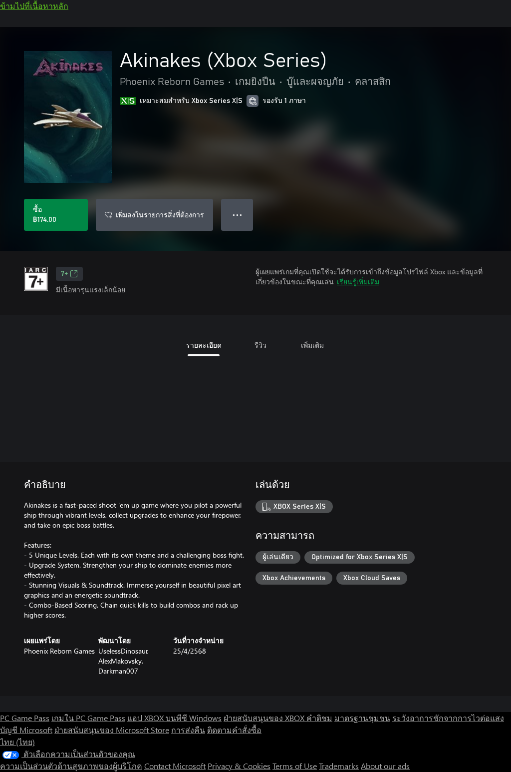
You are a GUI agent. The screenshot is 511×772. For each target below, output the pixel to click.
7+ (64, 273)
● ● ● (237, 214)
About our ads (385, 766)
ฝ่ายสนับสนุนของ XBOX (265, 718)
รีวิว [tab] (260, 345)
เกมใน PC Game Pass (88, 718)
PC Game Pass (24, 718)
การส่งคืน (188, 730)
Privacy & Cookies (239, 766)
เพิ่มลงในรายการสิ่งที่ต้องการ (160, 214)
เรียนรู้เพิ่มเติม (358, 281)
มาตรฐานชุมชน (362, 718)
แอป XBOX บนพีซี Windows (174, 718)
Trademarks (339, 766)
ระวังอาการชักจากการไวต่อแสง (448, 718)
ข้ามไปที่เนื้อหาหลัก (34, 5)
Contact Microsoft (175, 766)
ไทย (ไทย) (17, 742)
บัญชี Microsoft (26, 730)
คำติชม (319, 718)
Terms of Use (294, 766)
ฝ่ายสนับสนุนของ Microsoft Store (111, 730)
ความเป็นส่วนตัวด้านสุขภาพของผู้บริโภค (71, 766)
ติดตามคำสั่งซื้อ (234, 730)
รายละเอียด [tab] (204, 345)
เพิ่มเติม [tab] (312, 345)
